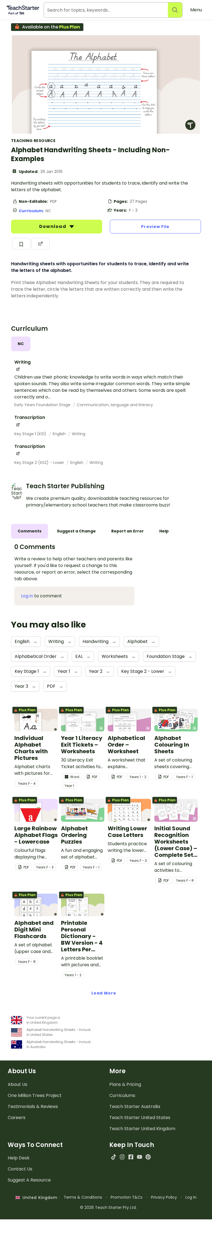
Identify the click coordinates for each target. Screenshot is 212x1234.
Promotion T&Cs (126, 1197)
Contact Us (20, 1169)
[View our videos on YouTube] (139, 1156)
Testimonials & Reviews (33, 1106)
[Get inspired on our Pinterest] (148, 1156)
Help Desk (19, 1158)
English (60, 434)
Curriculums (122, 1095)
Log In (191, 1197)
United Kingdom (39, 1197)
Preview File (155, 226)
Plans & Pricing (125, 1084)
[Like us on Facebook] (130, 1156)
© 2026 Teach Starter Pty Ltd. (108, 1207)
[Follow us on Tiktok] (113, 1156)
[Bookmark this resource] (21, 244)
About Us (17, 1084)
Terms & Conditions (83, 1197)
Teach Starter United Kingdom (142, 1128)
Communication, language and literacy (115, 405)
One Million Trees (35, 1095)
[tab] (20, 344)
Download (53, 226)
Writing (78, 434)
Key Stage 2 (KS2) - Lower (39, 462)
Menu (196, 10)
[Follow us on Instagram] (122, 1156)
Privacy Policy (164, 1197)
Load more (103, 993)
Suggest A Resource (29, 1180)
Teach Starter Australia (134, 1106)
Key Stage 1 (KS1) (30, 434)
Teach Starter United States (139, 1117)
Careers (16, 1117)
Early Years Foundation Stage (42, 405)
